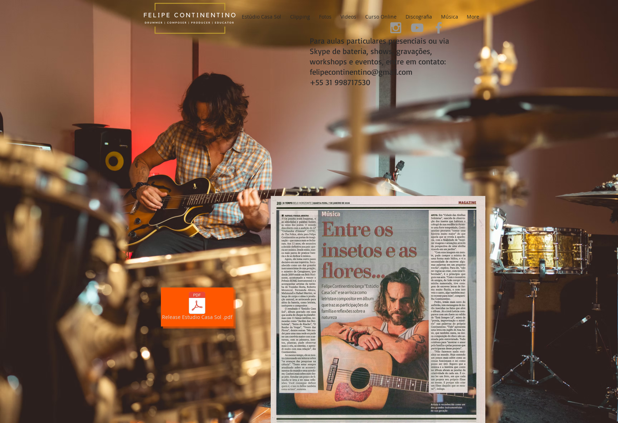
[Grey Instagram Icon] (395, 27)
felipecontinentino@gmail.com (361, 72)
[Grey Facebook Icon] (438, 27)
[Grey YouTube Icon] (417, 27)
